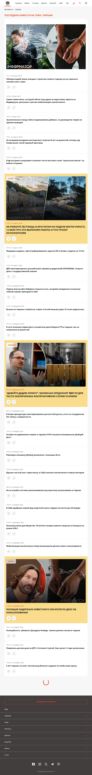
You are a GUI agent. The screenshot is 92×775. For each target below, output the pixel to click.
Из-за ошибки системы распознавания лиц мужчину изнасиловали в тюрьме (43, 490)
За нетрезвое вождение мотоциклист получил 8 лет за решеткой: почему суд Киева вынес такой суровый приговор (43, 141)
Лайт (61, 3)
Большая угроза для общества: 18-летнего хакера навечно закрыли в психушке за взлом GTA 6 (45, 527)
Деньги (44, 3)
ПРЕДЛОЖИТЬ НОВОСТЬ (46, 689)
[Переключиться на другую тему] (73, 3)
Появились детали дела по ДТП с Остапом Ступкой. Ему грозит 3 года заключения (45, 648)
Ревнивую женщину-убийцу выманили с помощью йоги (33, 455)
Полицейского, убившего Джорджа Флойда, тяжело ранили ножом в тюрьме (43, 630)
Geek (60, 764)
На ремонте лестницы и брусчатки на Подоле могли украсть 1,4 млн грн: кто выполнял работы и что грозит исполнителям (45, 230)
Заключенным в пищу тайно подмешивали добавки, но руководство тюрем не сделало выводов (44, 121)
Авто (54, 764)
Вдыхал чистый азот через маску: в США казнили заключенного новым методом (45, 472)
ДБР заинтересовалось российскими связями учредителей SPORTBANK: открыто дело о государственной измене (44, 270)
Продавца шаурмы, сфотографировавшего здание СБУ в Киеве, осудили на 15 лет (45, 251)
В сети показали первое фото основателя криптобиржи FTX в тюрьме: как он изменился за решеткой (42, 328)
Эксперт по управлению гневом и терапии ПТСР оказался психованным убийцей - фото (45, 435)
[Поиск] (80, 3)
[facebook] (33, 752)
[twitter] (46, 752)
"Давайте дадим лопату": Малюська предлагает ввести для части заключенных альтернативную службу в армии (44, 395)
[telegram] (52, 752)
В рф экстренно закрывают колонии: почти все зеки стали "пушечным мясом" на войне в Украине (45, 161)
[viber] (58, 752)
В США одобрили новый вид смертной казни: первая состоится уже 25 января (43, 508)
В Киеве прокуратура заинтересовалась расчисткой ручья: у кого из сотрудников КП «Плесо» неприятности (45, 415)
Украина (18, 3)
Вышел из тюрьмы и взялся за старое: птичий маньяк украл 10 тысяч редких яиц (45, 309)
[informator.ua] (7, 3)
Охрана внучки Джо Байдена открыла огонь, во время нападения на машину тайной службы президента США (43, 290)
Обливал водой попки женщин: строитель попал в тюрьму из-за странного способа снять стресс (42, 80)
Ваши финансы (44, 764)
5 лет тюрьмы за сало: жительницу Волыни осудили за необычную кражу (41, 666)
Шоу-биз (53, 3)
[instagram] (39, 752)
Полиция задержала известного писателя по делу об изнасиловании (41, 611)
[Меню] (86, 3)
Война (27, 3)
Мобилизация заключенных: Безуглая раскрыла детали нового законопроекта (44, 546)
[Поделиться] (8, 87)
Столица (35, 3)
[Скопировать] (14, 87)
